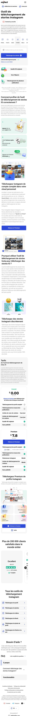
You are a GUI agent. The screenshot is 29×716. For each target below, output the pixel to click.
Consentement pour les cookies (14, 692)
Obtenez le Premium (8, 398)
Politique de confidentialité (19, 686)
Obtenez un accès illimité (6, 62)
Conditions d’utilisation (7, 686)
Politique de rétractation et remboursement (14, 690)
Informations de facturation (14, 688)
